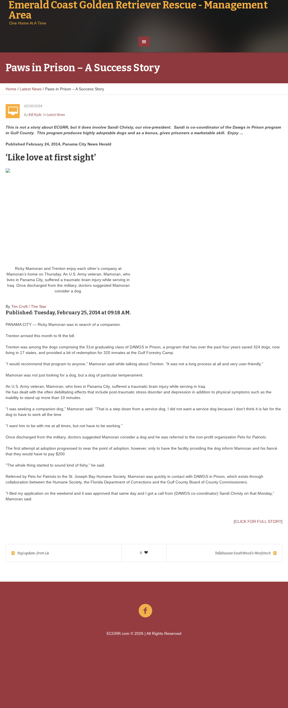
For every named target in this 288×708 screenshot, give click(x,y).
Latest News (31, 89)
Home (11, 89)
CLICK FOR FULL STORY (258, 521)
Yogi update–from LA (33, 553)
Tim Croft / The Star (28, 306)
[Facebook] (145, 611)
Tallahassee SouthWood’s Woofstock (243, 553)
